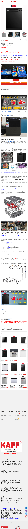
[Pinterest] (6, 89)
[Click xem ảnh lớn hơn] (2, 29)
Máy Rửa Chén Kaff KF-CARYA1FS (22, 386)
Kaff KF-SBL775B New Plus (9, 141)
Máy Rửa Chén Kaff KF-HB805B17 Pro (22, 345)
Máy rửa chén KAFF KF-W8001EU (13, 386)
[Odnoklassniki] (7, 89)
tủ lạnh (5, 143)
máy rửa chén (9, 315)
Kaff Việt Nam (9, 115)
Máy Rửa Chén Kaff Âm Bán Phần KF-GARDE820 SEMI (4, 372)
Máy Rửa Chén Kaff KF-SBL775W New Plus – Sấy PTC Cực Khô (22, 359)
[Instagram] (18, 528)
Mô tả (1, 92)
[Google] (5, 89)
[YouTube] (19, 528)
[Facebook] (3, 89)
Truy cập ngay (10, 319)
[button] (11, 479)
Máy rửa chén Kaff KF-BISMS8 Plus (13, 345)
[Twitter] (4, 89)
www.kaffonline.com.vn (6, 515)
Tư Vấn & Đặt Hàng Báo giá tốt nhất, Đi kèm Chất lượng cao (14, 82)
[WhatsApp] (8, 89)
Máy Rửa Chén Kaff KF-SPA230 (13, 372)
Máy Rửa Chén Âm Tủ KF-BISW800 (4, 345)
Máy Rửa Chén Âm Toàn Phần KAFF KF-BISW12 (13, 358)
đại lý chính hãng (6, 328)
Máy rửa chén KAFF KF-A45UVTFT (4, 386)
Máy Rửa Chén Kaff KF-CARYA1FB (4, 358)
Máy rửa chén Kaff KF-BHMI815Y (22, 372)
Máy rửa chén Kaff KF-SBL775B (6, 111)
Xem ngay (13, 318)
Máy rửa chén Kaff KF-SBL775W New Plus (11, 313)
